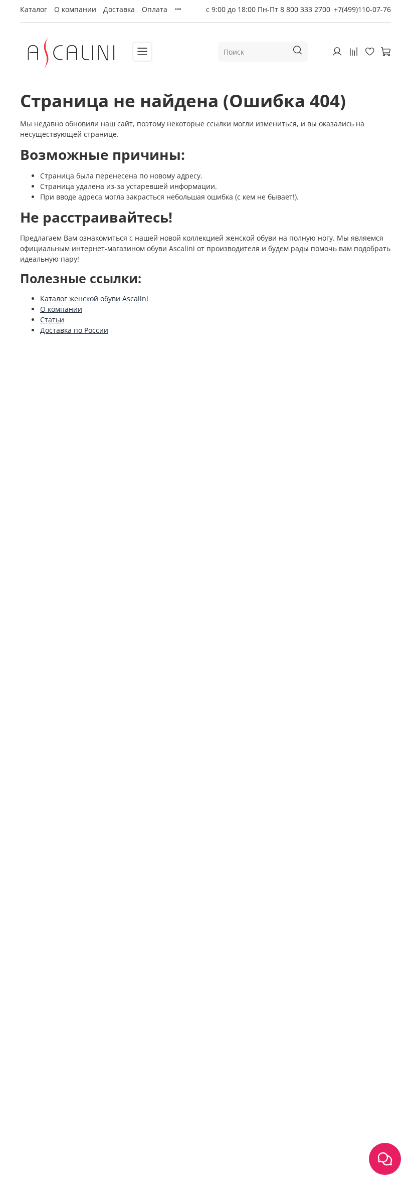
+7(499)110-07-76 (362, 9)
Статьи (52, 319)
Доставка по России (74, 330)
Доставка (119, 9)
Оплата (154, 9)
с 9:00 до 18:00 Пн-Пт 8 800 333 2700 (268, 9)
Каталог (33, 9)
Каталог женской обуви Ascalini (94, 298)
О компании (75, 9)
